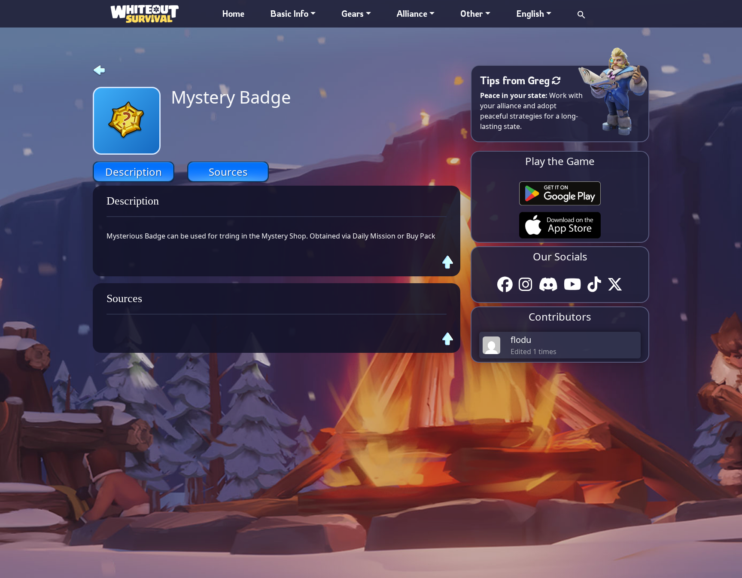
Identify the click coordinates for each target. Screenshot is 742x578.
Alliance (412, 13)
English (530, 13)
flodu (521, 340)
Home (233, 13)
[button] (581, 13)
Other (471, 13)
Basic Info (289, 13)
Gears (352, 13)
